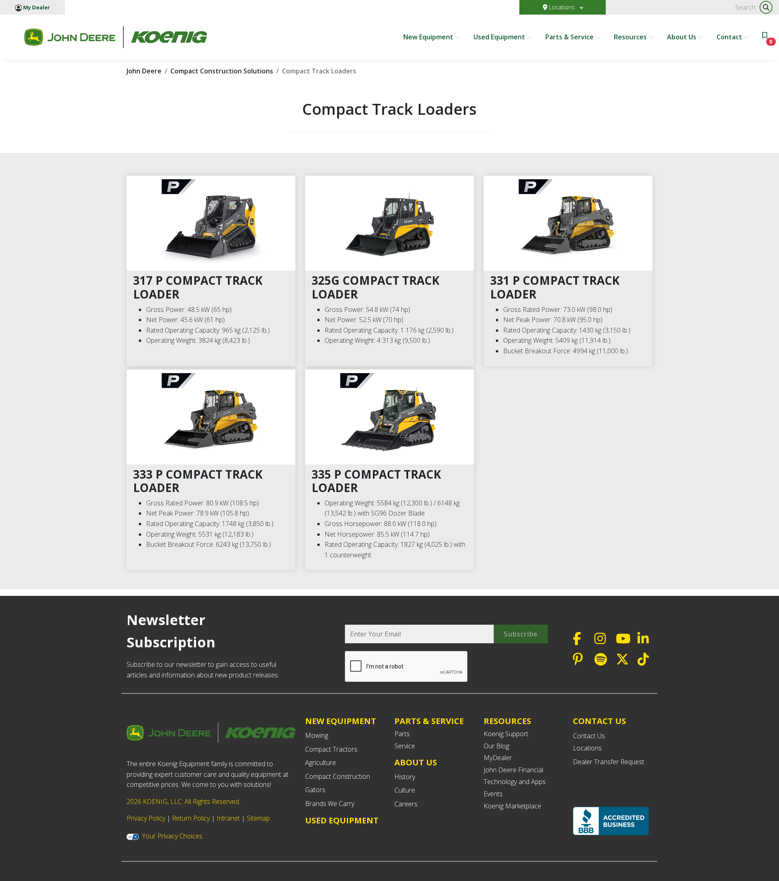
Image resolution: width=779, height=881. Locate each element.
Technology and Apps (515, 781)
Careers (405, 803)
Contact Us (589, 735)
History (404, 776)
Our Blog (496, 745)
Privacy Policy (146, 818)
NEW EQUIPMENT (340, 721)
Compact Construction (337, 776)
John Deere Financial (513, 769)
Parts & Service (570, 36)
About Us (682, 36)
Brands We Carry (329, 803)
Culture (404, 790)
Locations (562, 7)
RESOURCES (507, 721)
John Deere (144, 71)
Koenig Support (506, 733)
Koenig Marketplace (512, 805)
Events (493, 793)
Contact (730, 36)
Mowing (316, 735)
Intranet (228, 818)
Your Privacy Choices (172, 836)
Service (404, 745)
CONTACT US (599, 721)
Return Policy (191, 818)
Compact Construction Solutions (221, 71)
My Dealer (36, 7)
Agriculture (320, 762)
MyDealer (498, 757)
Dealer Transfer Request (608, 761)
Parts (402, 733)
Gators (315, 789)
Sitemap (258, 818)
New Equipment (429, 36)
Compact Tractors (331, 749)
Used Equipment (500, 36)
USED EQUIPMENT (342, 820)
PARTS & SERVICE (429, 721)
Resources (631, 36)
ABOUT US (415, 762)
